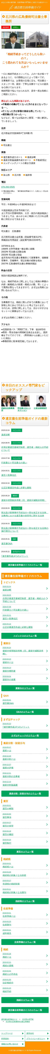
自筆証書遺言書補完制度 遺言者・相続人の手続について (24, 448)
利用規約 (5, 1039)
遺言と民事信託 (8, 475)
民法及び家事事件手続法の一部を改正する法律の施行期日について (24, 529)
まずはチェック (18, 552)
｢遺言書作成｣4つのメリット (14, 556)
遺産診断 (5, 435)
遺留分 (15, 496)
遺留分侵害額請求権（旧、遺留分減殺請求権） (23, 500)
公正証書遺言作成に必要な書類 (16, 488)
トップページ (7, 1033)
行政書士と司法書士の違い (14, 463)
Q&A (14, 539)
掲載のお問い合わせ (9, 1044)
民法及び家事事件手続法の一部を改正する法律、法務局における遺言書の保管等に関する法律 (24, 514)
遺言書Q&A (6, 543)
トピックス (17, 430)
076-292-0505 (8, 187)
